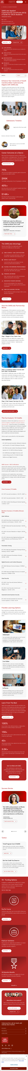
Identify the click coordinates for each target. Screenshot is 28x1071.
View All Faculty (6, 717)
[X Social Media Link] (2, 1045)
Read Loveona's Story (9, 821)
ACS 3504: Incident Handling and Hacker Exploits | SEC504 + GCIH (13, 502)
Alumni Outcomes (6, 163)
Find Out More (13, 776)
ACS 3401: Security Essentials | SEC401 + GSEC (12, 498)
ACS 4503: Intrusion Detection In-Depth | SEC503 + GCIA (13, 532)
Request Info (12, 1)
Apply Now (19, 1)
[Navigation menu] (25, 2)
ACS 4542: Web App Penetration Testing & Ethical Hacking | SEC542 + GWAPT (13, 550)
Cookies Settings (14, 1064)
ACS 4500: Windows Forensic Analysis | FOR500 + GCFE (13, 566)
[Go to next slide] (25, 831)
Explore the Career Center (8, 411)
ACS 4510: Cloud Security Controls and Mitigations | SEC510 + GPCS (11, 588)
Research (4, 1028)
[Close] (26, 1056)
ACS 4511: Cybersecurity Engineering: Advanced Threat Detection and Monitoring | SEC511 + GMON (13, 539)
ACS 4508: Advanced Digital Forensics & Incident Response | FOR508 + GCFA (13, 572)
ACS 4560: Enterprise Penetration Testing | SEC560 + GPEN (12, 556)
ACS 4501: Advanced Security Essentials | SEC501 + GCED (13, 526)
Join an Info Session (13, 1008)
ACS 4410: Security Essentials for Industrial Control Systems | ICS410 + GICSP (12, 599)
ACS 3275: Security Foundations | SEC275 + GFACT (13, 494)
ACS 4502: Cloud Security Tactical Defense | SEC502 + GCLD (12, 583)
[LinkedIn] (12, 1045)
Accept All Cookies (14, 1068)
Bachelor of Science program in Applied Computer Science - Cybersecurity (13, 422)
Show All (13, 985)
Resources (4, 1030)
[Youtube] (9, 1045)
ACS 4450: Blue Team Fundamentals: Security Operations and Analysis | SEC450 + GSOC (13, 521)
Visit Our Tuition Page (6, 890)
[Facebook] (6, 1045)
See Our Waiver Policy (9, 871)
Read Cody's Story (8, 233)
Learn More (5, 298)
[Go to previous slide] (3, 831)
